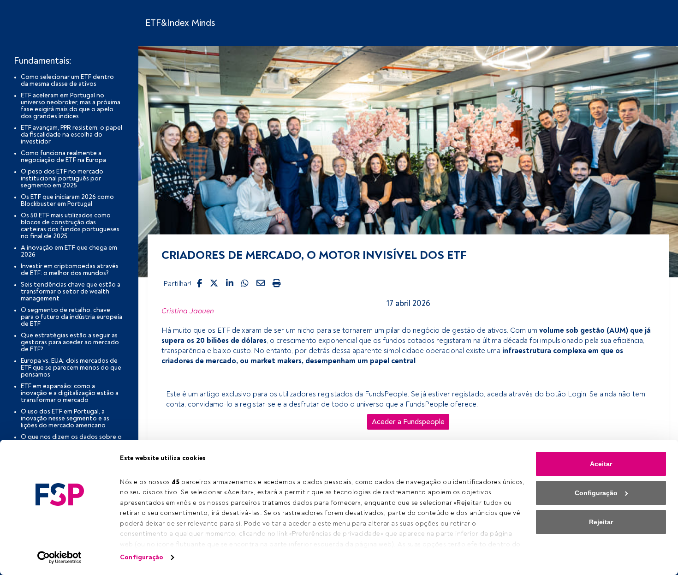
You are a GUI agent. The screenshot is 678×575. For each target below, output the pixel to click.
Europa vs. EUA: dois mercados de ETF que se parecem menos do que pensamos (71, 367)
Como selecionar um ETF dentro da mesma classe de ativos (67, 80)
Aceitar (601, 463)
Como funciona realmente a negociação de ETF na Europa (63, 156)
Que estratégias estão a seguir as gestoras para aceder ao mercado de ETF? (70, 342)
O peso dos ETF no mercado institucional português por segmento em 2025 (62, 178)
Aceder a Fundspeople (408, 421)
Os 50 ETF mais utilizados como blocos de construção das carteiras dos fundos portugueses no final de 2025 (70, 226)
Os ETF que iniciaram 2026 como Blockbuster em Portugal (67, 200)
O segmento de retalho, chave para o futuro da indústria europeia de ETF (71, 316)
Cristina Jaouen (187, 311)
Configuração (141, 557)
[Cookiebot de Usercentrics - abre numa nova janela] (59, 557)
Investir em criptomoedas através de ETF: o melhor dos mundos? (70, 269)
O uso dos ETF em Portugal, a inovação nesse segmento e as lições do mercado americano (65, 418)
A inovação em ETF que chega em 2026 (69, 251)
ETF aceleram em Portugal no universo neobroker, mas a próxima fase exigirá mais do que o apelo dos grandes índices (70, 106)
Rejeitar (601, 522)
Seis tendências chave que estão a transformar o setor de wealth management (70, 291)
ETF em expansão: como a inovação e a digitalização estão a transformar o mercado (70, 393)
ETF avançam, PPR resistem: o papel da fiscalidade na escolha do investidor (71, 134)
